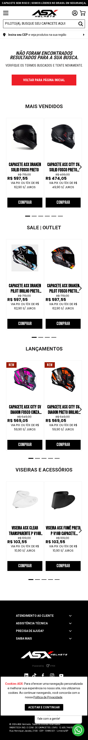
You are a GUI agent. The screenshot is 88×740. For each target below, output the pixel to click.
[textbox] (40, 23)
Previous (8, 167)
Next (80, 167)
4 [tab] (53, 337)
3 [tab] (47, 337)
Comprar (25, 202)
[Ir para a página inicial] (44, 654)
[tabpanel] (25, 163)
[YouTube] (61, 675)
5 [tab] (57, 458)
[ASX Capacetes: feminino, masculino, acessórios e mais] (45, 13)
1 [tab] (27, 216)
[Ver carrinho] (82, 13)
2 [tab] (40, 337)
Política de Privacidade (47, 697)
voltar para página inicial (44, 80)
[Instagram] (26, 676)
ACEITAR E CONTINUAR (44, 707)
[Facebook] (42, 675)
